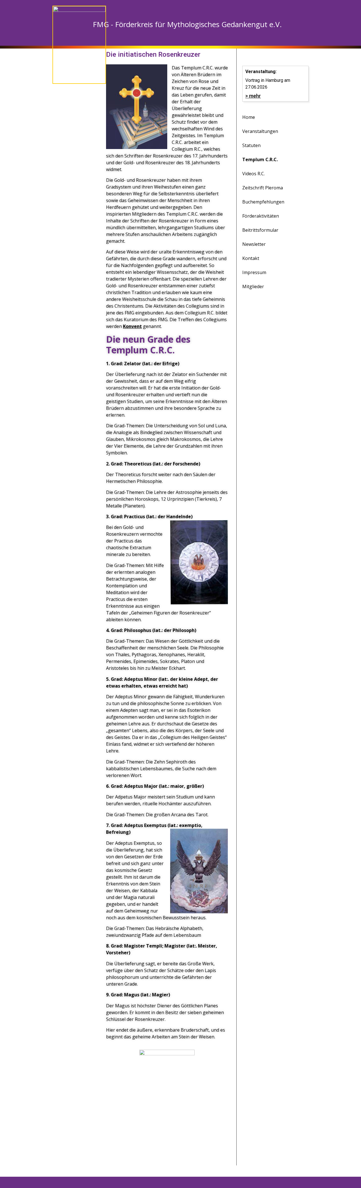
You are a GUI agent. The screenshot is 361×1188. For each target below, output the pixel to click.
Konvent (132, 326)
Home (248, 117)
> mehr (253, 96)
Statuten (251, 145)
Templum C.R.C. (260, 159)
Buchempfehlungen (263, 202)
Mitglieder (253, 286)
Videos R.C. (253, 173)
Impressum (254, 272)
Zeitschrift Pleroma (262, 188)
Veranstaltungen (260, 131)
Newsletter (254, 244)
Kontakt (250, 258)
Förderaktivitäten (260, 216)
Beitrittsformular (260, 230)
